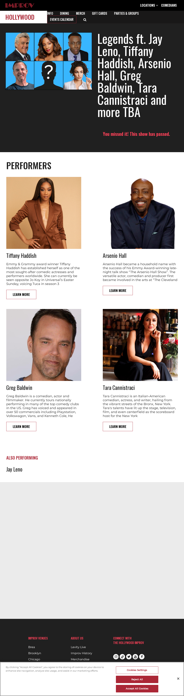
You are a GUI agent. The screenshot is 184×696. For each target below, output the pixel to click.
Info (50, 13)
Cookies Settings (137, 670)
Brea (31, 647)
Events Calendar (61, 19)
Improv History (81, 653)
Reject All (137, 679)
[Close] (178, 679)
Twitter (129, 656)
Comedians (169, 5)
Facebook (141, 656)
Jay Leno (14, 469)
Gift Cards (99, 13)
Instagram (116, 656)
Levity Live (78, 647)
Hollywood (19, 17)
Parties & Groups (126, 13)
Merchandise (80, 659)
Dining (64, 13)
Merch (80, 13)
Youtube (135, 656)
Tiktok (122, 656)
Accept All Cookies (137, 688)
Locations (148, 5)
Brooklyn (34, 653)
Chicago (34, 659)
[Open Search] (84, 19)
